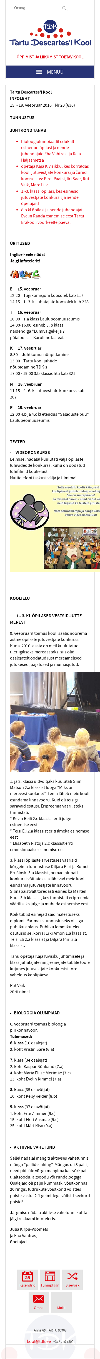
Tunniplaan (50, 1285)
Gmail (39, 1307)
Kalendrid (27, 1285)
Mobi (61, 1307)
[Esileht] (50, 32)
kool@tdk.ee (39, 1341)
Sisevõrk (72, 1285)
